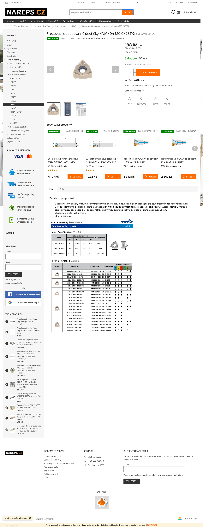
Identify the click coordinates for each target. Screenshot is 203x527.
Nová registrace (12, 279)
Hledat (127, 12)
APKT (13, 82)
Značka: (116, 38)
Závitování (11, 52)
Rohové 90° (15, 78)
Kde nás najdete (51, 467)
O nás (46, 477)
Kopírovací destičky (18, 127)
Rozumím (152, 525)
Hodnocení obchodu (86, 3)
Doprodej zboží (13, 141)
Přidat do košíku (150, 72)
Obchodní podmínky (111, 3)
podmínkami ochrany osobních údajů (166, 475)
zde (143, 525)
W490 (13, 115)
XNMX (14, 104)
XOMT (13, 108)
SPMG (13, 97)
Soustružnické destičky (20, 63)
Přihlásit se (14, 274)
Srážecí (13, 119)
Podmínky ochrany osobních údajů (59, 463)
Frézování (11, 41)
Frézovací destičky (18, 71)
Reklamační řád (51, 474)
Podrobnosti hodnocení (96, 38)
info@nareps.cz (94, 457)
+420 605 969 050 (96, 461)
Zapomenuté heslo (13, 283)
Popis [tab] (51, 189)
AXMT (13, 93)
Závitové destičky (17, 134)
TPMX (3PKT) (16, 112)
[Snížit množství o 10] (134, 74)
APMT (13, 85)
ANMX (14, 89)
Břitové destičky (14, 59)
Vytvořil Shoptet (190, 518)
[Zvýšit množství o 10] (134, 70)
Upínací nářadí (13, 138)
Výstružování (12, 48)
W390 (13, 101)
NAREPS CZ (101, 492)
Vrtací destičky (16, 67)
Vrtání (9, 45)
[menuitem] (10, 21)
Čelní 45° (14, 123)
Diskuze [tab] (63, 189)
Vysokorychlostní (18, 74)
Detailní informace (133, 91)
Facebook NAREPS (96, 465)
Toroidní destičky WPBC (20, 130)
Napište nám (49, 470)
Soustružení (12, 56)
